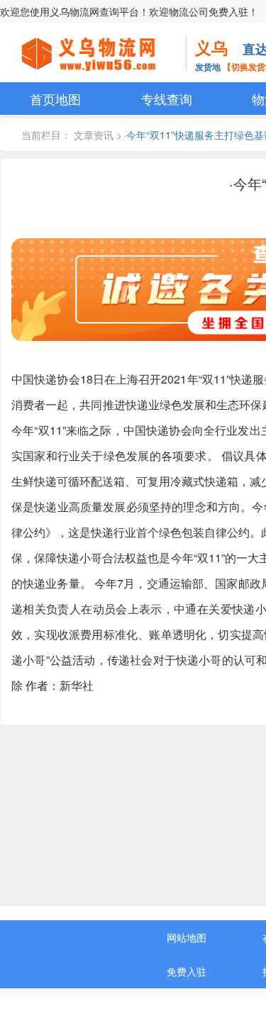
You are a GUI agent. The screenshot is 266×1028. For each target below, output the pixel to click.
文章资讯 (93, 135)
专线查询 (166, 98)
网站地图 (186, 937)
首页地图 (55, 98)
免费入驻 (186, 971)
